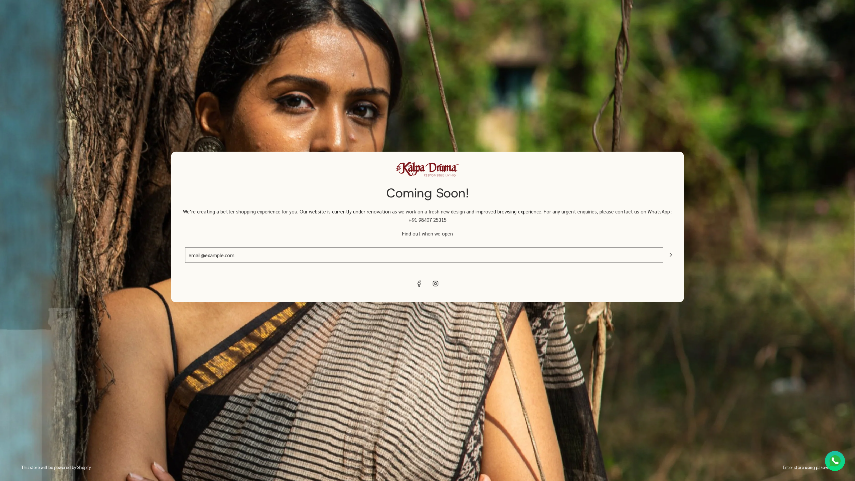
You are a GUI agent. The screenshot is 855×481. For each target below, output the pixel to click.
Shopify (84, 467)
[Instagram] (435, 283)
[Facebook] (419, 283)
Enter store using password (808, 467)
